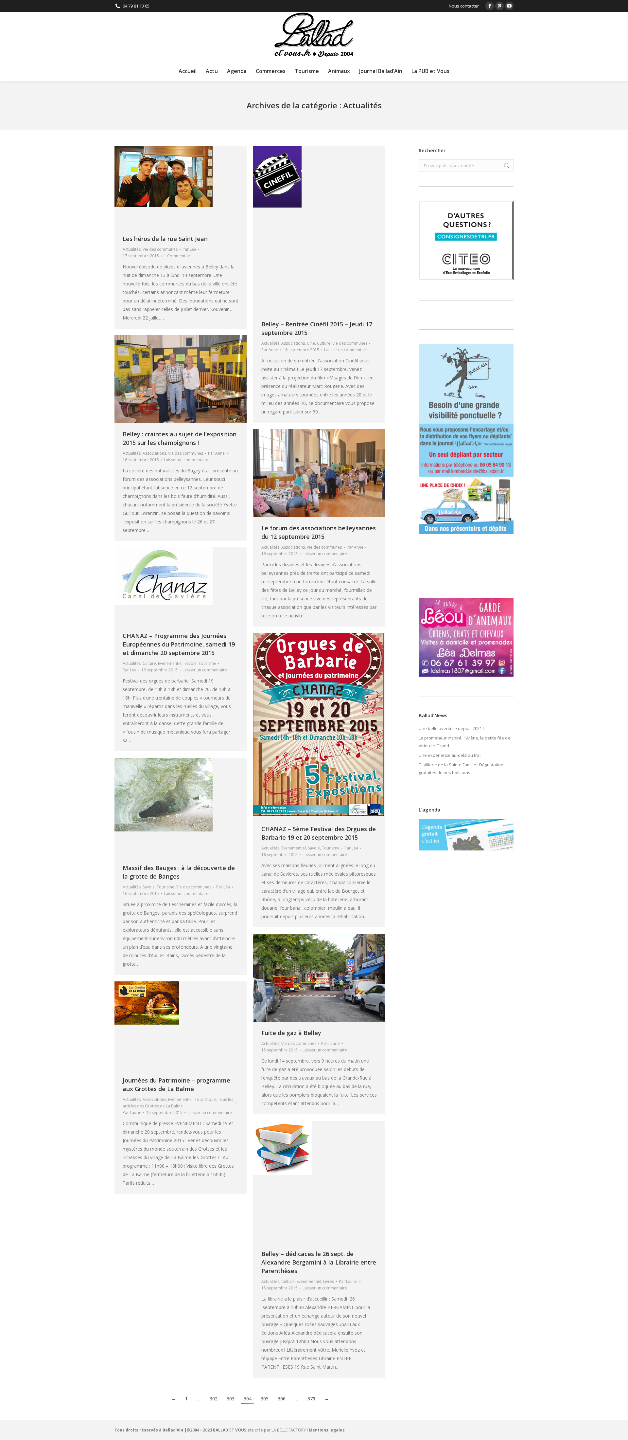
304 (248, 1398)
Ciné (311, 343)
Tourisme (207, 663)
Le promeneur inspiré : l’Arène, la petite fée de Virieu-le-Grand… (464, 742)
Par (189, 249)
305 (265, 1398)
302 (214, 1398)
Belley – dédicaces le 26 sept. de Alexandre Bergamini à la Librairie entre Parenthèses (318, 1262)
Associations (293, 343)
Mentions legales (327, 1430)
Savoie (190, 663)
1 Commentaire (178, 256)
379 (311, 1398)
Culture (323, 343)
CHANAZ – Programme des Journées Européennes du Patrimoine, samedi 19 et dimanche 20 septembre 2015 (179, 644)
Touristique (205, 1099)
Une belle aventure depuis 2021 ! (451, 728)
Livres (328, 1281)
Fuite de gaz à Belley (291, 1033)
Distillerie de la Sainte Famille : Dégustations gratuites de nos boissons (462, 768)
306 (282, 1398)
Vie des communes (160, 249)
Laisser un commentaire (346, 350)
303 (231, 1398)
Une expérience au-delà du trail (450, 755)
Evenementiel (170, 663)
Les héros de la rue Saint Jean (165, 239)
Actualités (132, 249)
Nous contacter (464, 6)
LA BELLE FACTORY (288, 1430)
